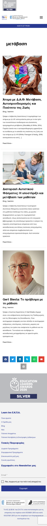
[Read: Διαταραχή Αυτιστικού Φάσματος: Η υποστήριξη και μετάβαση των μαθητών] (23, 168)
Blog (4, 112)
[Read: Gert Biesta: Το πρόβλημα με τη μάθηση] (23, 272)
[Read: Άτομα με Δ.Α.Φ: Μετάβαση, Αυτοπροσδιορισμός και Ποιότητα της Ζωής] (22, 75)
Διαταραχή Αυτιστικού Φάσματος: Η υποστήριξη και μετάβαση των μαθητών (23, 193)
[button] (23, 26)
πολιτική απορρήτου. (32, 482)
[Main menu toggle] (41, 17)
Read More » (7, 143)
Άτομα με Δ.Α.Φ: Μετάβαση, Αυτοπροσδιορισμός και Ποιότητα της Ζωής (22, 103)
